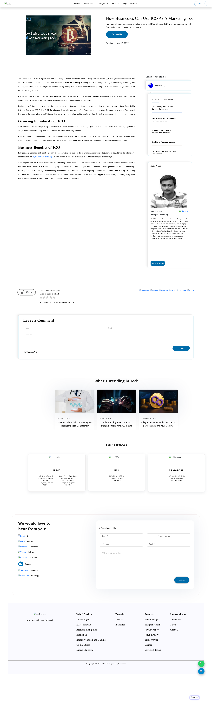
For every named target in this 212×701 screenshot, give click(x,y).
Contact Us (117, 34)
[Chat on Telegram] (201, 671)
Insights (102, 3)
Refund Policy (152, 634)
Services (75, 3)
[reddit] (190, 291)
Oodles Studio (83, 645)
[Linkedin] (181, 291)
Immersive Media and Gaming (91, 639)
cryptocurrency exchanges (43, 157)
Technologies (82, 619)
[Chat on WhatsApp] (201, 664)
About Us (115, 3)
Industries (88, 3)
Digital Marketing (84, 650)
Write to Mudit (158, 263)
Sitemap (148, 645)
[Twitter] (154, 291)
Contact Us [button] (201, 4)
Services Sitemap (153, 650)
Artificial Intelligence (86, 629)
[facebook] (144, 291)
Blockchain (81, 634)
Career (173, 624)
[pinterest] (163, 291)
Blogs (124, 3)
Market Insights (152, 619)
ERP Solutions (83, 624)
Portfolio (133, 3)
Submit (182, 580)
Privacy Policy (152, 629)
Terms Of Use (151, 639)
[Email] (172, 291)
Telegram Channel (153, 624)
